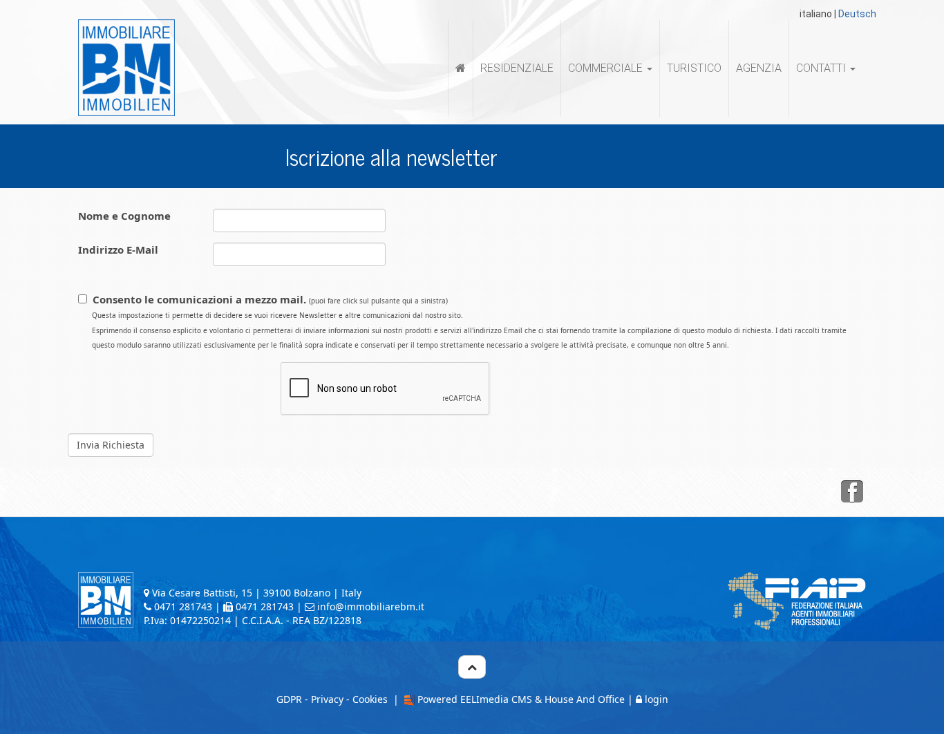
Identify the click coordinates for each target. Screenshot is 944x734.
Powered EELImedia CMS (474, 699)
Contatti (822, 68)
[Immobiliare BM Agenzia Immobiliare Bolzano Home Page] (126, 67)
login (656, 699)
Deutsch (857, 13)
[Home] (461, 68)
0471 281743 (183, 606)
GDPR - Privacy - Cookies (332, 699)
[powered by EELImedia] (408, 699)
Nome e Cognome (124, 216)
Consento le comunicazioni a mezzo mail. (469, 321)
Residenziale (517, 68)
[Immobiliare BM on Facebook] (852, 492)
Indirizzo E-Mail (118, 249)
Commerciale (606, 68)
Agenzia (759, 68)
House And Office (585, 699)
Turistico (694, 68)
